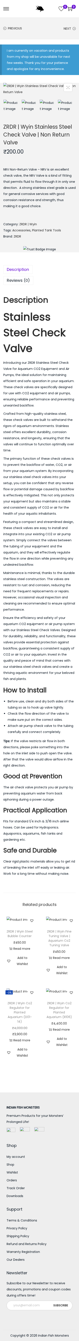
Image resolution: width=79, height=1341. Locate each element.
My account (16, 1157)
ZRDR (17, 236)
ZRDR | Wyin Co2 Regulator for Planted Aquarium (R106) (59, 1010)
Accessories (21, 230)
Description (18, 269)
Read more (21, 948)
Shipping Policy (18, 1236)
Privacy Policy (17, 1228)
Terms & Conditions (22, 1220)
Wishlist (12, 1172)
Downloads (15, 1196)
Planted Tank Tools (46, 230)
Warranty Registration (23, 1252)
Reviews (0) (18, 280)
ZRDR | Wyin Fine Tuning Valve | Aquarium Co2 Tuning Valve (59, 938)
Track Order (16, 1188)
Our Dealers (16, 1259)
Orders (12, 1180)
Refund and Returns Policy (27, 1244)
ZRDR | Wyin (28, 224)
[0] (61, 8)
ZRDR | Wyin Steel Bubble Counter (20, 933)
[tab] (39, 269)
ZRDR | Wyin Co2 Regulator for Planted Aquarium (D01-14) (19, 1012)
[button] (31, 920)
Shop (10, 1164)
